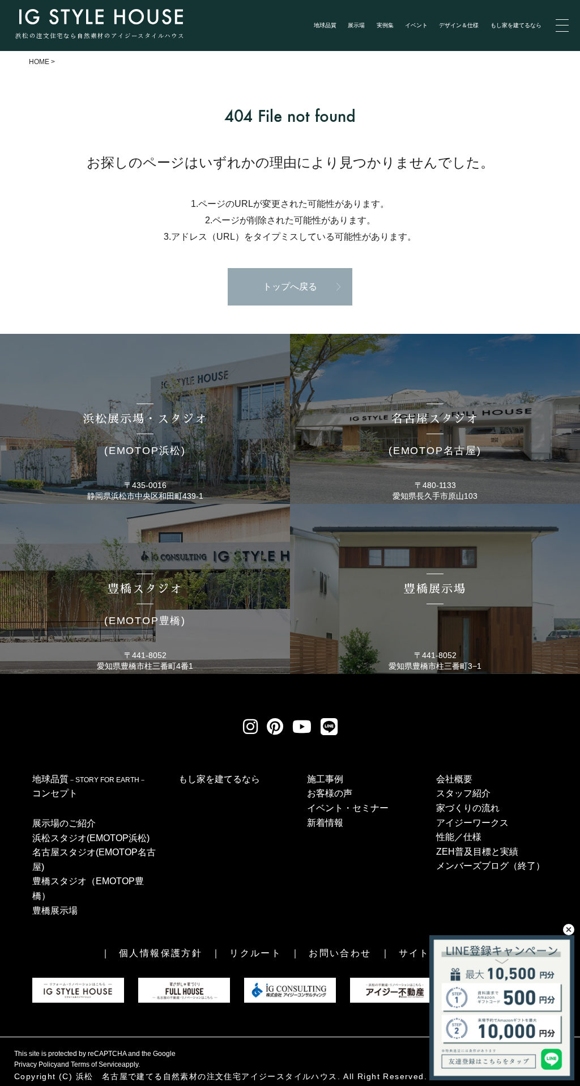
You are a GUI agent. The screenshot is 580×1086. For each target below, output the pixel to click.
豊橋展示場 (55, 910)
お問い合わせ (340, 953)
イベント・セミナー (348, 808)
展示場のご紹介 (64, 823)
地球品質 (325, 25)
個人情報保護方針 (160, 953)
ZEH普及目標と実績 (477, 851)
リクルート (255, 953)
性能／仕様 (458, 837)
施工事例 (325, 779)
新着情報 (325, 823)
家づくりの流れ (468, 808)
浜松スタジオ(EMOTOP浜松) (91, 838)
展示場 (356, 25)
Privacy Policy (35, 1064)
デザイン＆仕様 (459, 25)
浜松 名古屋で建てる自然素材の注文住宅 (159, 1076)
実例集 (385, 25)
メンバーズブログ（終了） (490, 866)
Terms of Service (96, 1064)
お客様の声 (329, 793)
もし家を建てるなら (516, 25)
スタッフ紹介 (463, 793)
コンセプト (55, 793)
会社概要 (454, 779)
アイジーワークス (472, 823)
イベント (416, 25)
